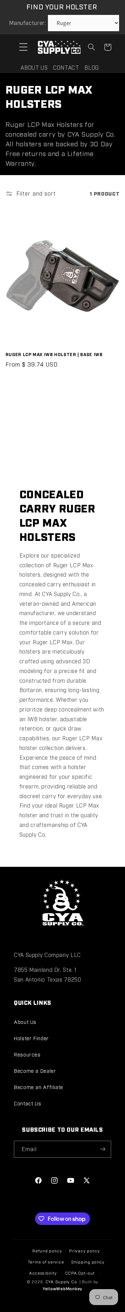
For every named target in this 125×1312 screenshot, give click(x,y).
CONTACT (66, 67)
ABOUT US (34, 67)
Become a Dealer (35, 1070)
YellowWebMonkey (62, 1288)
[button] (23, 47)
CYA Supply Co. (62, 1281)
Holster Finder (31, 1038)
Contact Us (27, 1103)
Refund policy (47, 1250)
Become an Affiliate (38, 1087)
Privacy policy (84, 1250)
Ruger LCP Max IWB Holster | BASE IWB (54, 354)
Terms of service (46, 1261)
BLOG (91, 67)
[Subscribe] (103, 1149)
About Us (25, 1022)
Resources (27, 1054)
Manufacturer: (27, 22)
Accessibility (43, 1272)
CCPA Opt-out (80, 1272)
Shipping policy (88, 1261)
